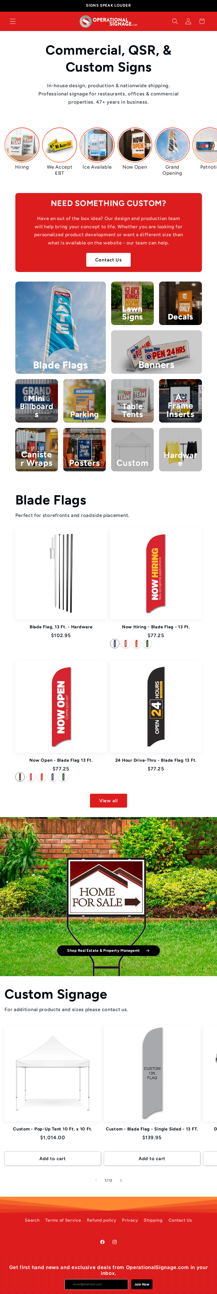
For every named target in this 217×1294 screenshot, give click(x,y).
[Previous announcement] (11, 6)
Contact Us (108, 259)
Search (32, 1220)
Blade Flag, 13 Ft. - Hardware (61, 626)
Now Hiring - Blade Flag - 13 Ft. (156, 626)
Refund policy (101, 1220)
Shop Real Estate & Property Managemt (103, 950)
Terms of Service (63, 1220)
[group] (21, 149)
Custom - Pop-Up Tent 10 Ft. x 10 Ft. (52, 1128)
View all (108, 800)
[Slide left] (96, 1180)
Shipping (153, 1220)
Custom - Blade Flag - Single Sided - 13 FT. (152, 1128)
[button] (13, 21)
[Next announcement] (206, 6)
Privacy (130, 1220)
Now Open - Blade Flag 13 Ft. (61, 760)
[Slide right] (121, 1180)
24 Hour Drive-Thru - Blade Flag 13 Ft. (156, 760)
